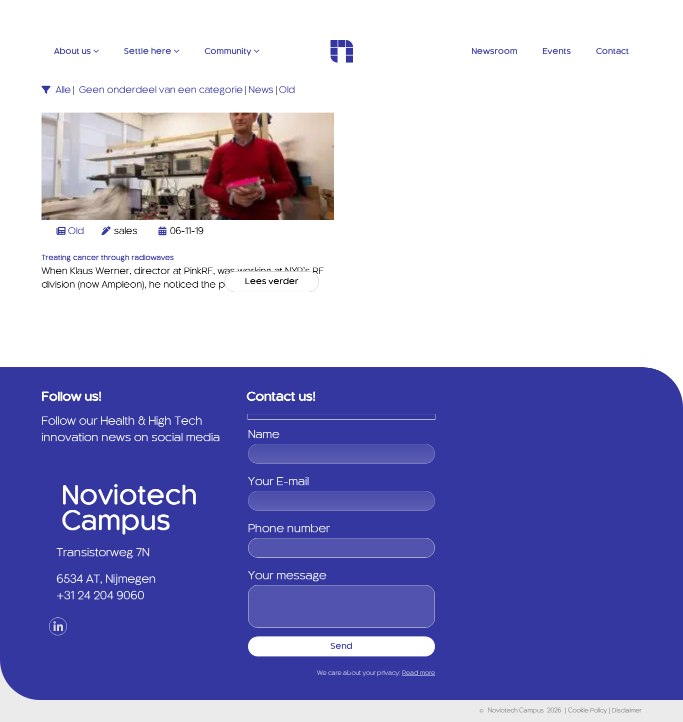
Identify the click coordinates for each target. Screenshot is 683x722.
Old (287, 90)
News (261, 90)
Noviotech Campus (516, 711)
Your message (287, 576)
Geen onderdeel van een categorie (161, 90)
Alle (63, 90)
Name (264, 435)
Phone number (289, 529)
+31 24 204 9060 (100, 596)
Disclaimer (627, 711)
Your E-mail (278, 482)
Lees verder (271, 282)
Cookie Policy (588, 711)
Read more (418, 673)
